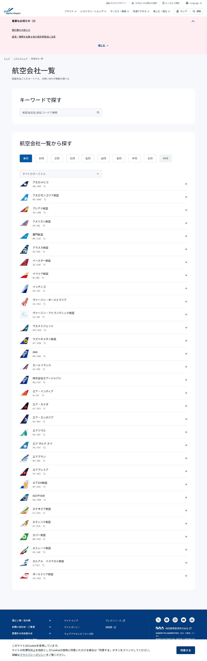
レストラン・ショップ (91, 11)
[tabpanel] (103, 376)
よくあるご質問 (172, 3)
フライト (69, 11)
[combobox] (194, 3)
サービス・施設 (118, 11)
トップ (7, 58)
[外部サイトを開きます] (158, 621)
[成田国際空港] (12, 11)
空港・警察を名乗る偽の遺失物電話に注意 (33, 36)
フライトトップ (20, 58)
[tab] (26, 158)
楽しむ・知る (160, 11)
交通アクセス (140, 11)
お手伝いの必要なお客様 (146, 3)
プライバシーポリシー (33, 655)
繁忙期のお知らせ (21, 30)
